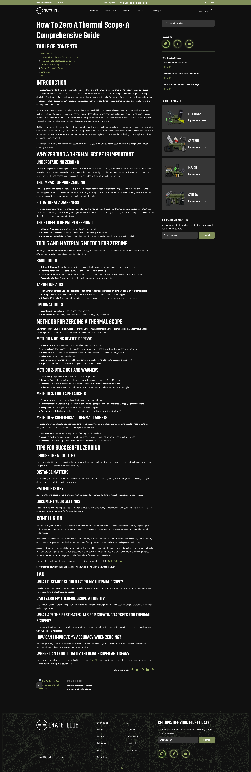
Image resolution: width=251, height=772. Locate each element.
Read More (169, 67)
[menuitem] (94, 10)
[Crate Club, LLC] (58, 10)
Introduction (46, 53)
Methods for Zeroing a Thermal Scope (57, 64)
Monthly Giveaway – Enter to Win (49, 2)
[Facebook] (177, 44)
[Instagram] (166, 44)
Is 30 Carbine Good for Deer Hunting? (181, 84)
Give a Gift (127, 10)
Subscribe (94, 10)
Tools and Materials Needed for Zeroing (58, 60)
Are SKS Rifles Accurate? (175, 62)
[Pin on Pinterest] (152, 670)
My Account (210, 2)
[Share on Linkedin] (147, 670)
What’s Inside (110, 10)
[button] (140, 11)
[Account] (206, 10)
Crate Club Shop (115, 561)
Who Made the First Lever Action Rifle (181, 73)
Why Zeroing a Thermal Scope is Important (60, 57)
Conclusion (45, 71)
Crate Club (94, 660)
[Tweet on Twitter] (137, 670)
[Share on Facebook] (132, 670)
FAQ (42, 75)
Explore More (194, 120)
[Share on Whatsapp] (142, 670)
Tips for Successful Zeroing (52, 68)
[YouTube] (189, 44)
